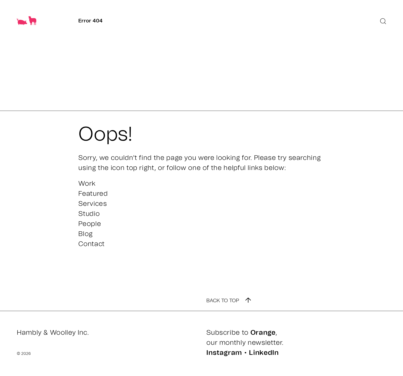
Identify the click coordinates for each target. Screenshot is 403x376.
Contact (91, 244)
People (89, 223)
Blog (85, 234)
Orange (263, 332)
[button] (383, 21)
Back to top (222, 300)
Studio (89, 213)
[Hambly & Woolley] (26, 22)
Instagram (224, 352)
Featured (93, 193)
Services (92, 203)
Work (87, 183)
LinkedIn (264, 352)
